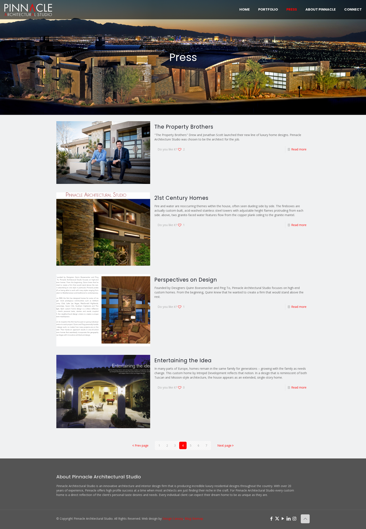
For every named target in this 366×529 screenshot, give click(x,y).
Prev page (141, 445)
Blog (188, 519)
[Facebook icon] (271, 518)
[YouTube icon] (283, 518)
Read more (298, 149)
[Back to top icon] (305, 518)
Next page (224, 445)
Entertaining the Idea (183, 360)
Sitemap (197, 519)
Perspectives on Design (185, 279)
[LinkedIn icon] (288, 518)
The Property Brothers (183, 126)
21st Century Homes (181, 197)
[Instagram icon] (294, 518)
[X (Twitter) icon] (277, 518)
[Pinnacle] (28, 9)
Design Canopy (172, 519)
